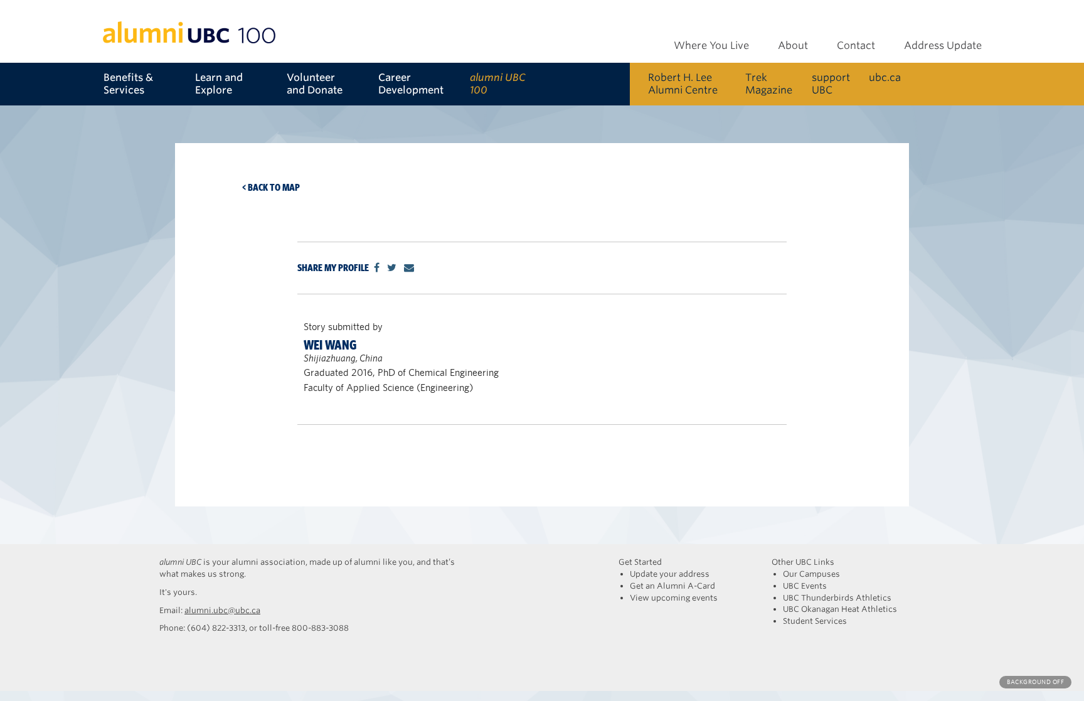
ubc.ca (885, 77)
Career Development (411, 84)
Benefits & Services (128, 84)
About (793, 45)
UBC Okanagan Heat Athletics (840, 609)
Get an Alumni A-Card (672, 586)
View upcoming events (674, 597)
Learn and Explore (219, 84)
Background (1035, 681)
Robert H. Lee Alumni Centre (683, 84)
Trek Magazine (768, 84)
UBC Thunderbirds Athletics (837, 597)
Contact (856, 45)
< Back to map (271, 187)
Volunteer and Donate (315, 84)
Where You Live (711, 45)
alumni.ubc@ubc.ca (222, 610)
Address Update (943, 45)
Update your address (669, 574)
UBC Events (805, 586)
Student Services (815, 621)
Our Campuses (811, 574)
